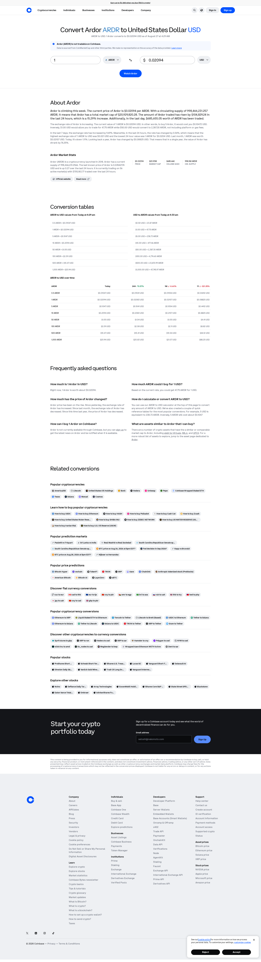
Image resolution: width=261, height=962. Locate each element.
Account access (203, 827)
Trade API (158, 831)
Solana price (202, 854)
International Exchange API (168, 875)
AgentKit (158, 857)
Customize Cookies (242, 942)
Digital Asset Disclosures (83, 856)
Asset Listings (119, 837)
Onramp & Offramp (163, 822)
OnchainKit (159, 840)
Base (156, 805)
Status (199, 835)
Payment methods (205, 822)
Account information (206, 818)
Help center (201, 801)
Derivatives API (161, 883)
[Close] (254, 939)
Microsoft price (203, 878)
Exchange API (160, 870)
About (72, 801)
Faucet (157, 866)
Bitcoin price (202, 846)
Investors (74, 827)
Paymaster (159, 835)
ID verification (203, 814)
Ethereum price (203, 850)
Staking (115, 865)
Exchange (116, 869)
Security (73, 822)
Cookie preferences (79, 844)
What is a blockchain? (80, 910)
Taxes (72, 923)
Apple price (201, 873)
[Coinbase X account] (27, 933)
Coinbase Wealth (120, 814)
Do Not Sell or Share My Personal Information (87, 850)
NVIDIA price (202, 869)
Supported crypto (205, 831)
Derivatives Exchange (123, 878)
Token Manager (119, 850)
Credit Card (117, 818)
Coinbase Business (121, 841)
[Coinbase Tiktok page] (53, 933)
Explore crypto (77, 866)
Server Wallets (161, 809)
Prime (114, 860)
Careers (73, 805)
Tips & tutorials (77, 888)
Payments (116, 846)
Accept (236, 952)
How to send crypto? (80, 919)
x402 (155, 827)
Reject (205, 952)
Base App (116, 805)
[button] (69, 10)
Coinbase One (118, 809)
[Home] (29, 10)
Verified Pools (119, 882)
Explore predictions (122, 827)
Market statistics (78, 875)
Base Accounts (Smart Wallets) (170, 818)
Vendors (73, 831)
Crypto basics (76, 884)
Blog (71, 814)
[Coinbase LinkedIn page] (36, 933)
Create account (203, 809)
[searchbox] (204, 60)
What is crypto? (77, 906)
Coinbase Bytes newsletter (83, 879)
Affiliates (74, 809)
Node (156, 853)
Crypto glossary (77, 893)
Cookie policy (76, 840)
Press (72, 818)
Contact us (201, 805)
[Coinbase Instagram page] (45, 933)
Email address (142, 732)
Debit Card (117, 822)
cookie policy (204, 939)
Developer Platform (164, 801)
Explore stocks (77, 871)
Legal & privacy (77, 835)
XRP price (200, 859)
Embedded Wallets (163, 814)
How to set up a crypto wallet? (85, 914)
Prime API (158, 879)
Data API (157, 844)
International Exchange (123, 873)
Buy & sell (116, 801)
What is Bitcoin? (77, 901)
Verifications (160, 848)
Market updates (77, 897)
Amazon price (202, 882)
